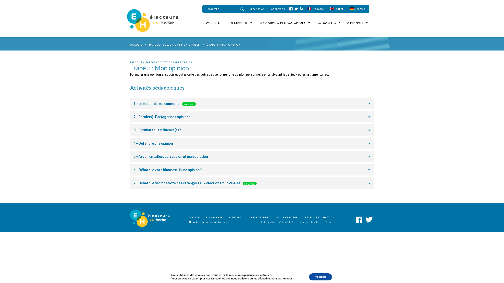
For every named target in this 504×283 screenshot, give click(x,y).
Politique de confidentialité (277, 222)
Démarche (239, 22)
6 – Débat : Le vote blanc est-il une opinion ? (167, 170)
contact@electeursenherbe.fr (210, 222)
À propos (355, 22)
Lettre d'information (319, 217)
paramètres (285, 278)
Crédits (330, 222)
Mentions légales (309, 222)
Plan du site (214, 217)
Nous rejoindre (259, 217)
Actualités (326, 22)
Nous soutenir (286, 217)
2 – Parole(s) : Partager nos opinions (161, 117)
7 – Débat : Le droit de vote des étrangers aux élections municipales (194, 183)
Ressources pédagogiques (282, 22)
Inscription (257, 8)
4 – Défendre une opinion (153, 143)
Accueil (213, 22)
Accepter (320, 277)
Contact (235, 217)
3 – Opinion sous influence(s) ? (157, 130)
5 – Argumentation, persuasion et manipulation (170, 156)
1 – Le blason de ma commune (164, 103)
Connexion (278, 8)
